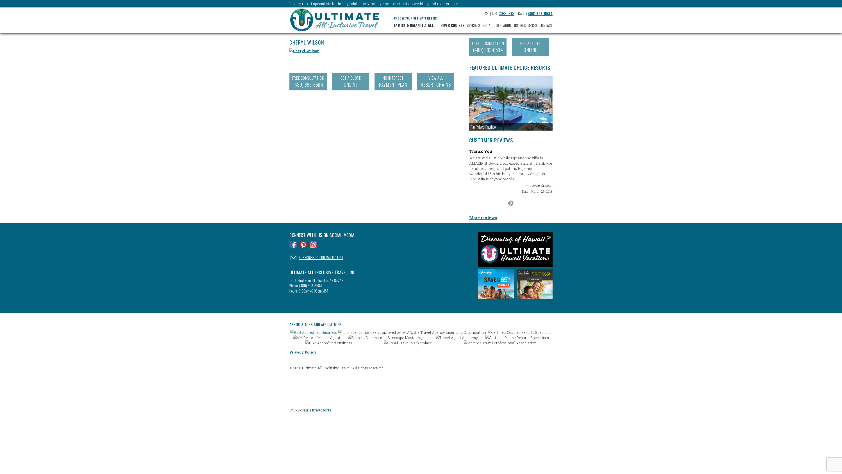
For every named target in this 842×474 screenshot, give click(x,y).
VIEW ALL (436, 81)
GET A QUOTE (351, 81)
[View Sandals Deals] (535, 300)
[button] (511, 103)
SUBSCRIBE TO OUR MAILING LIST (321, 257)
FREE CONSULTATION (308, 81)
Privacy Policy (303, 352)
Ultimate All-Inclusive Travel (336, 21)
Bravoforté (321, 410)
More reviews (483, 217)
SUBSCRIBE (506, 13)
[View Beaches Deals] (496, 300)
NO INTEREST (393, 81)
